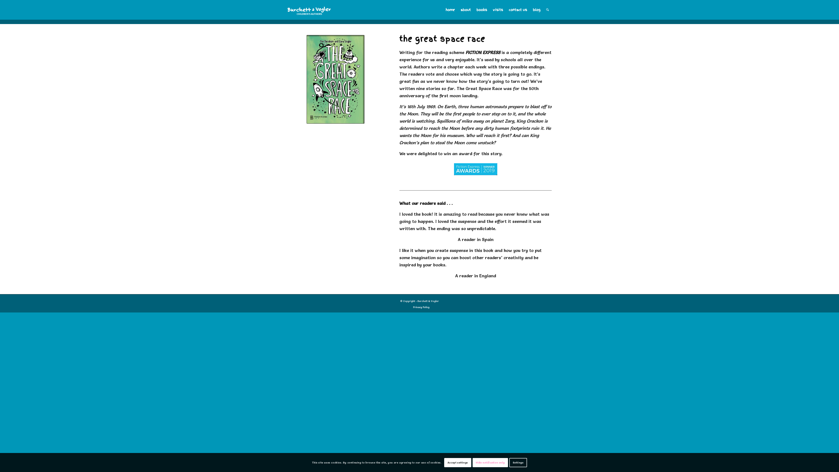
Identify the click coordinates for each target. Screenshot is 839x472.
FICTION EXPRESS (484, 52)
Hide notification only (490, 462)
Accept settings (457, 462)
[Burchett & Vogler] (309, 10)
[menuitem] (450, 10)
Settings (518, 462)
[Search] (547, 10)
